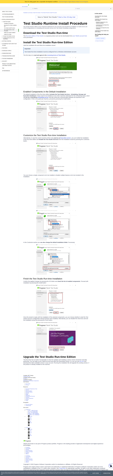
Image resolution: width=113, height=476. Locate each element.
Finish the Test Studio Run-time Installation (42, 279)
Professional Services (30, 396)
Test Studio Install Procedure (9, 27)
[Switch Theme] (111, 8)
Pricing (27, 384)
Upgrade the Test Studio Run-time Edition (49, 356)
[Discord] (28, 425)
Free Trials (28, 383)
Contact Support (100, 38)
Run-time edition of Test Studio (34, 36)
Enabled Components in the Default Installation (44, 91)
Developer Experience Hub (31, 388)
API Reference (6, 70)
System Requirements (8, 14)
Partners (27, 397)
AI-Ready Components (34, 380)
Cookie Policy (43, 473)
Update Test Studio (7, 34)
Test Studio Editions (7, 16)
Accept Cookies (95, 473)
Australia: (33, 414)
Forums (27, 393)
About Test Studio (7, 11)
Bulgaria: (33, 413)
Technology (28, 448)
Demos (27, 389)
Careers (27, 452)
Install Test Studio (36, 12)
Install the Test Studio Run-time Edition (48, 42)
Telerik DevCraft (26, 376)
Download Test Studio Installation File (10, 26)
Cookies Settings (106, 473)
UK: (32, 411)
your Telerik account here (80, 36)
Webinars (28, 395)
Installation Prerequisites (8, 23)
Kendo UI (25, 378)
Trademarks (62, 468)
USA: (33, 410)
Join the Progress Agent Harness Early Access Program (73, 1)
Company (28, 447)
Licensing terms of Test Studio (56, 55)
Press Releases (29, 450)
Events (27, 399)
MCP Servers (26, 380)
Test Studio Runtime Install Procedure (9, 30)
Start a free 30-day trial (66, 17)
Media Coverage (29, 451)
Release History (29, 392)
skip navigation (25, 6)
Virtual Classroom (29, 398)
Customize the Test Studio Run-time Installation (44, 135)
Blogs (27, 394)
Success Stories (29, 404)
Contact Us (28, 409)
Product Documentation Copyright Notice (8, 64)
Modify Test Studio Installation (9, 32)
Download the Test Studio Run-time (45, 32)
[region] (56, 473)
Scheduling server (43, 97)
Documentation (29, 390)
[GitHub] (28, 424)
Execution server (66, 138)
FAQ (3, 68)
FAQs (27, 400)
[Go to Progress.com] (27, 441)
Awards (27, 449)
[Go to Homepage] (28, 6)
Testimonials (28, 405)
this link (82, 361)
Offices (27, 453)
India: (33, 412)
